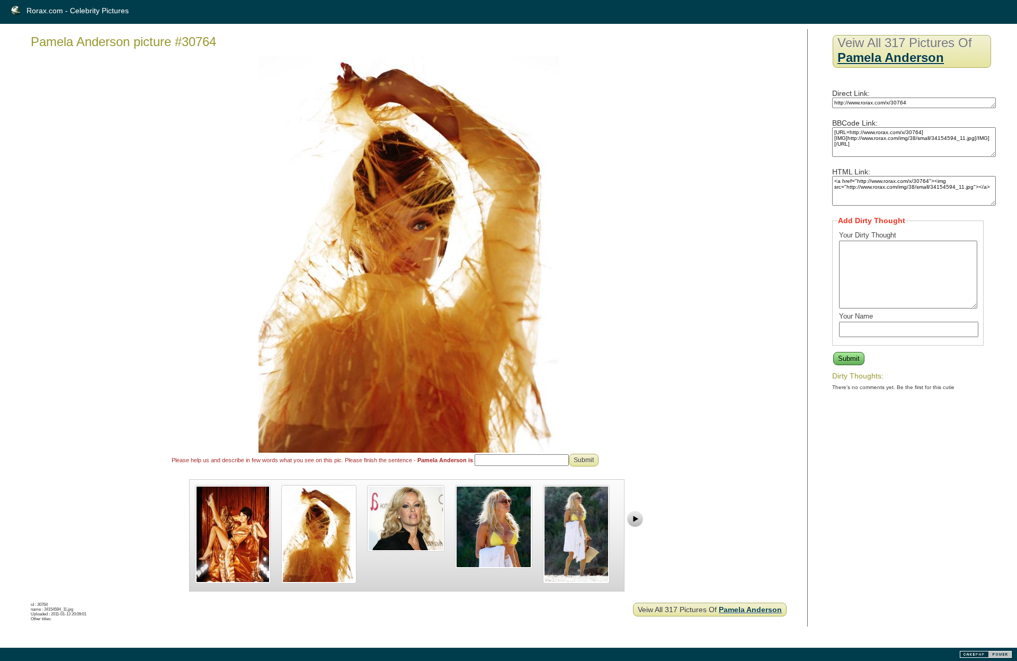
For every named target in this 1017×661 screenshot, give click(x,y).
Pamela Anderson (750, 609)
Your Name (856, 316)
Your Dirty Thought (867, 235)
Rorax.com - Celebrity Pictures (77, 10)
